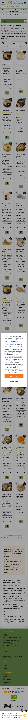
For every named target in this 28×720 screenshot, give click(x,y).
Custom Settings (14, 381)
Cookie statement (11, 344)
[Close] (25, 334)
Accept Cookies (14, 376)
